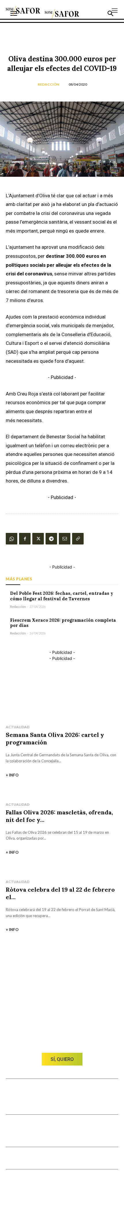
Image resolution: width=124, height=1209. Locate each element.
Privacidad (109, 1160)
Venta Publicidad (71, 1090)
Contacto (46, 1090)
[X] (38, 538)
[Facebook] (25, 538)
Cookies (78, 1160)
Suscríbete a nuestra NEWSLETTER (39, 1158)
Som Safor (42, 1126)
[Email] (64, 538)
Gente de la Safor (23, 1135)
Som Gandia (17, 1126)
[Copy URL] (78, 538)
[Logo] (23, 11)
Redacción (48, 84)
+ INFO (12, 775)
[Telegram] (51, 538)
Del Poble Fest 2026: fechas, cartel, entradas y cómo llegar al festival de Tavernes (61, 595)
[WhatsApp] (11, 538)
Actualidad (17, 727)
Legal (92, 1160)
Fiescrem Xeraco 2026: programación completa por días (63, 622)
